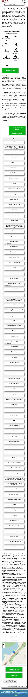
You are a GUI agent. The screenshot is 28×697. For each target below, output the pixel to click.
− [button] (3, 647)
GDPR (22, 693)
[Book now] (26, 7)
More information (17, 133)
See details (14, 675)
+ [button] (3, 644)
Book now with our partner (17, 128)
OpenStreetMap (23, 664)
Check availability (10, 70)
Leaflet (17, 664)
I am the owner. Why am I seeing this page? (10, 681)
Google (18, 691)
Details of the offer (14, 669)
